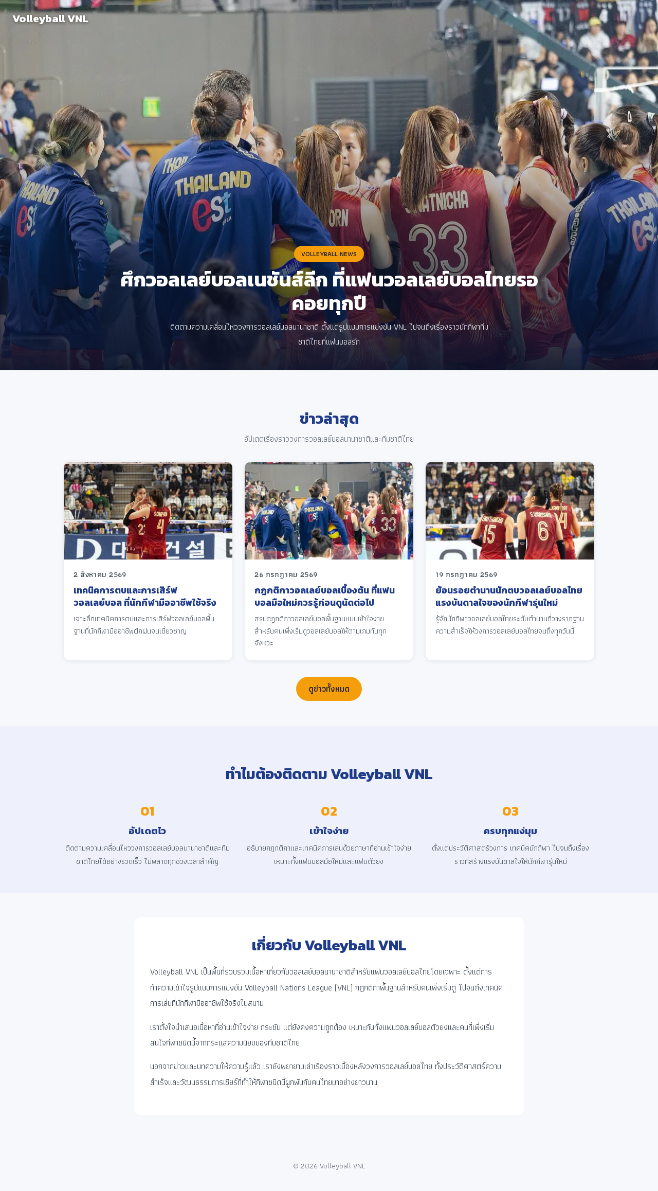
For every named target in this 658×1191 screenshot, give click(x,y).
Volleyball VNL (50, 18)
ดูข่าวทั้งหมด (329, 688)
